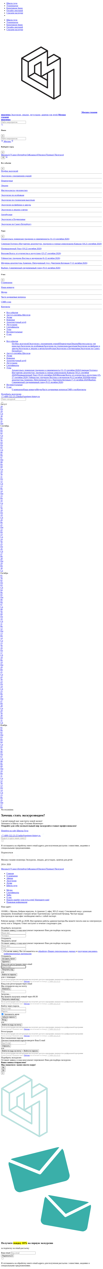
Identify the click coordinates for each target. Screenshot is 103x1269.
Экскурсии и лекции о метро (14, 210)
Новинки (10, 320)
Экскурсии (11, 881)
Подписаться (7, 1256)
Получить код (7, 970)
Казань (33, 155)
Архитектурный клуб (16, 322)
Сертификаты (12, 327)
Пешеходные (7, 181)
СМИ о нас (6, 302)
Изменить (6, 989)
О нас (9, 334)
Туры (8, 329)
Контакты (5, 306)
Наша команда (7, 287)
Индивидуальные (14, 332)
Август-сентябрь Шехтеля (18, 315)
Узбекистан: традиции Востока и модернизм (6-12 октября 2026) (30, 258)
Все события (12, 312)
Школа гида (11, 3)
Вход (4, 1020)
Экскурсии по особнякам (12, 195)
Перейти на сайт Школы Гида (14, 831)
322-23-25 (9, 396)
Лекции (4, 185)
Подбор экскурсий (9, 171)
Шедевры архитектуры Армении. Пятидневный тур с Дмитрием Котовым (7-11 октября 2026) (44, 263)
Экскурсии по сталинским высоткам (18, 200)
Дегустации (11, 324)
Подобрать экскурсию (11, 394)
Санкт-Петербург (20, 155)
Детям (9, 317)
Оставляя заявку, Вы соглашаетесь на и (51, 952)
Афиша (9, 878)
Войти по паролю (9, 975)
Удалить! (5, 962)
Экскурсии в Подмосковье (13, 219)
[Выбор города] (12, 141)
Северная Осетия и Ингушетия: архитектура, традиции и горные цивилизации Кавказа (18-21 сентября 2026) (51, 244)
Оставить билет (8, 959)
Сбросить (6, 1046)
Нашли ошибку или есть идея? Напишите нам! (27, 900)
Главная (10, 873)
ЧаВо (8, 895)
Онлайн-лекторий (14, 10)
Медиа (4, 292)
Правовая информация (16, 902)
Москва (6, 155)
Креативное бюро (14, 8)
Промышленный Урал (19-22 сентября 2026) (21, 248)
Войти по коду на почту (11, 1025)
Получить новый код (10, 999)
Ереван (51, 155)
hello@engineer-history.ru (29, 396)
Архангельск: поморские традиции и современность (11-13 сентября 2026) (35, 239)
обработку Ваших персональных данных (57, 951)
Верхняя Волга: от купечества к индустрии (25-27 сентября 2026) (31, 253)
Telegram (27, 981)
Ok (3, 1068)
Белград (59, 155)
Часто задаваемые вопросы (13, 297)
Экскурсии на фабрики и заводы (16, 205)
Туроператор (12, 6)
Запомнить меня (11, 1014)
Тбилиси (42, 155)
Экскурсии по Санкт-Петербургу (16, 224)
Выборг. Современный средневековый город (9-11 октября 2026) (30, 268)
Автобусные (6, 214)
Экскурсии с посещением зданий (16, 176)
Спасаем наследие (14, 13)
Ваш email (6, 1253)
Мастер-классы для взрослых (14, 190)
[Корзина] (6, 157)
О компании (6, 282)
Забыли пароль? (9, 1017)
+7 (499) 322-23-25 (53, 981)
